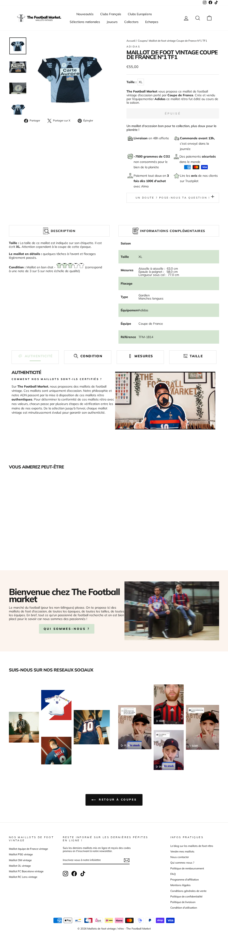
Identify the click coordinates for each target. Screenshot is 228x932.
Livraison (141, 138)
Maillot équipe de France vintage (28, 848)
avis (194, 176)
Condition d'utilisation (183, 907)
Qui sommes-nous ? (67, 628)
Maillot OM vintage (20, 860)
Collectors (131, 22)
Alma (145, 186)
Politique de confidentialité (186, 896)
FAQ (173, 874)
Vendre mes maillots (182, 851)
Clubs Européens (140, 14)
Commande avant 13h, (197, 138)
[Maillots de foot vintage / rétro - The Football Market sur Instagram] (65, 873)
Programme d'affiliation (184, 879)
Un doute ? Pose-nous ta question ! (173, 197)
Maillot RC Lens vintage (23, 877)
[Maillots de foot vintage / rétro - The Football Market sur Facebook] (74, 873)
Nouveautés (85, 14)
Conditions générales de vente (188, 891)
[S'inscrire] (127, 860)
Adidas (133, 46)
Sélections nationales (85, 22)
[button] (35, 356)
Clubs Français (110, 14)
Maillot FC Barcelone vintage (26, 871)
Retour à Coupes (117, 799)
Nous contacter (179, 857)
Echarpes (151, 22)
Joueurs (112, 22)
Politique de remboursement (187, 868)
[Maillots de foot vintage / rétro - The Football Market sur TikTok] (83, 873)
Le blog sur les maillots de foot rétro (191, 846)
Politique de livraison (182, 902)
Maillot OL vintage (20, 865)
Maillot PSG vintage (21, 854)
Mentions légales (180, 885)
